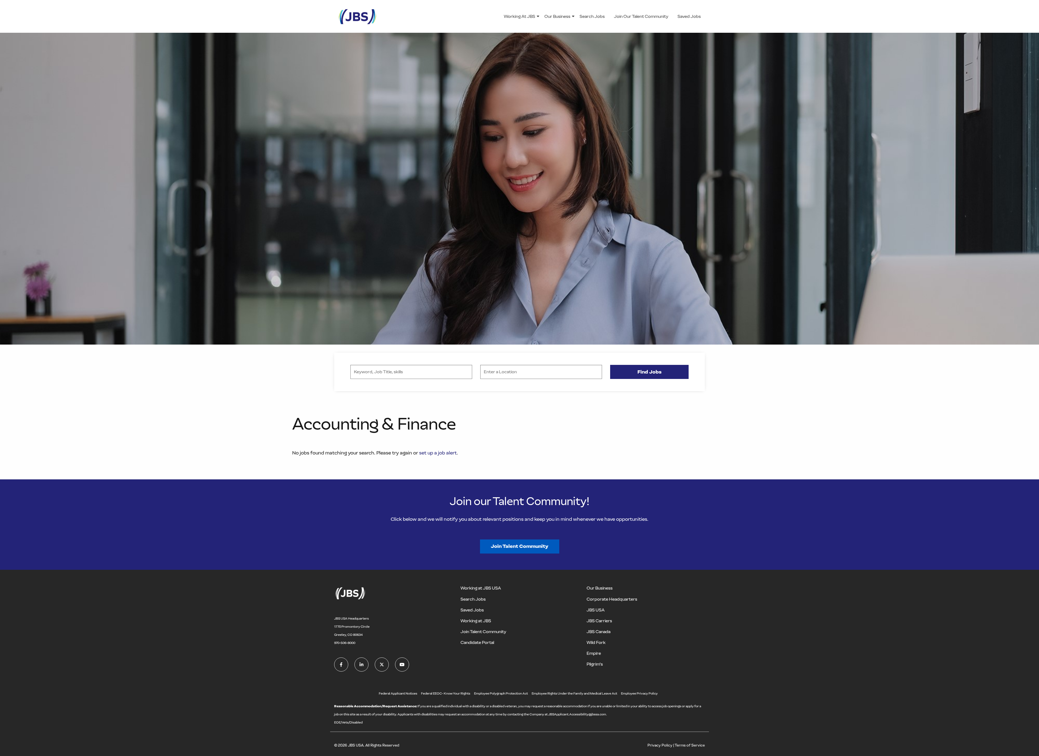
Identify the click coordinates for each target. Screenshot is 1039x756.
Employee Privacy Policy (639, 693)
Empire (594, 653)
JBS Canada (598, 631)
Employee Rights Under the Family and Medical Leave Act (574, 693)
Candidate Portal (477, 642)
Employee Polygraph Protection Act (501, 693)
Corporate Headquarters (612, 599)
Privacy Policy (659, 745)
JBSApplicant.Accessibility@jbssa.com (577, 714)
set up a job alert (438, 453)
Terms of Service (690, 745)
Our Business (557, 16)
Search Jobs (592, 16)
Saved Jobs (689, 16)
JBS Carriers (599, 620)
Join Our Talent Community (641, 16)
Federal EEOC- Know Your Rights (445, 693)
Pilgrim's (595, 664)
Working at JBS (476, 620)
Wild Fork (596, 642)
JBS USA (596, 610)
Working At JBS (519, 16)
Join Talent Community (519, 546)
